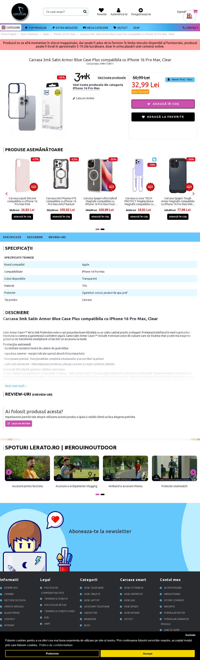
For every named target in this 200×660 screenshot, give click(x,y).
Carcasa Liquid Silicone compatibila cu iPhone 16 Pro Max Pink (22, 201)
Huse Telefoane (94, 587)
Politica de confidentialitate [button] (56, 645)
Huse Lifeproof (133, 594)
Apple (85, 264)
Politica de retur (55, 605)
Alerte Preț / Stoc (182, 79)
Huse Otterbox (134, 587)
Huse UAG (129, 600)
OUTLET (122, 27)
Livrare (9, 594)
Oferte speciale (14, 606)
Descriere (35, 237)
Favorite (169, 606)
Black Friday (12, 613)
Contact (192, 27)
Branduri (90, 619)
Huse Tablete (92, 594)
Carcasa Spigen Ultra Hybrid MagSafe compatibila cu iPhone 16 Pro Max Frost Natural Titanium (100, 201)
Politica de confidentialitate (52, 590)
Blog (87, 625)
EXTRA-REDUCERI (67, 27)
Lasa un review (85, 98)
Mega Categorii (97, 27)
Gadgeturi (90, 613)
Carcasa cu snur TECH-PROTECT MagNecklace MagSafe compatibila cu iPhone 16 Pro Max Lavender (139, 201)
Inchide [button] (191, 635)
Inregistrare (172, 594)
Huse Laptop (91, 600)
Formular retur (174, 613)
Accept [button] (147, 653)
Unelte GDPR (171, 630)
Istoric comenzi (174, 600)
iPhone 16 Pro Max (86, 88)
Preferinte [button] (52, 653)
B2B (46, 617)
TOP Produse (38, 27)
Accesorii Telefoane (97, 606)
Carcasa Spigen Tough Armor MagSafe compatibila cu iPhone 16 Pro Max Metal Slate (178, 201)
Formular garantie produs (175, 621)
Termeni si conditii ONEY (59, 611)
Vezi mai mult (15, 386)
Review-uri (57, 237)
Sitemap (9, 625)
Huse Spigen (131, 606)
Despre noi (11, 587)
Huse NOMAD (132, 613)
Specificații (12, 237)
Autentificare (173, 587)
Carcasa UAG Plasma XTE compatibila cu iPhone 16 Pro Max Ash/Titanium (61, 201)
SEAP (136, 27)
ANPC (47, 623)
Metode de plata (15, 600)
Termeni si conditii (56, 598)
